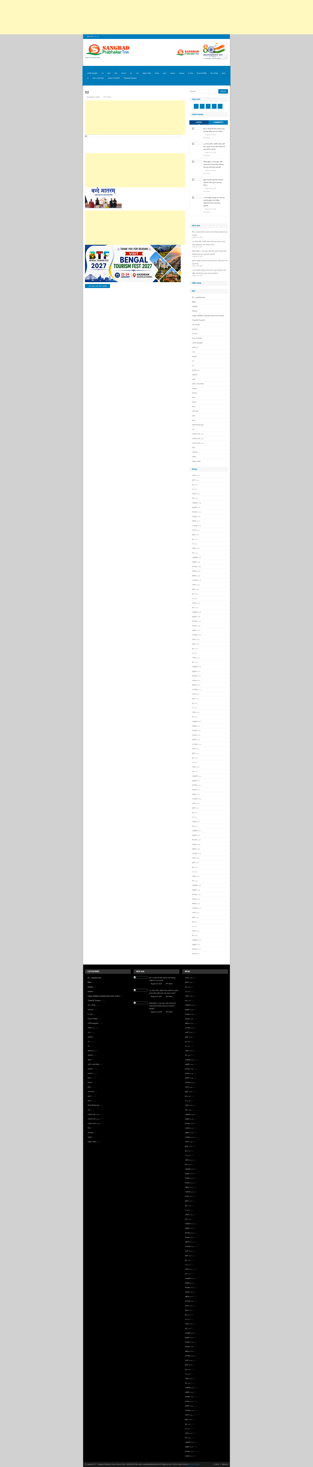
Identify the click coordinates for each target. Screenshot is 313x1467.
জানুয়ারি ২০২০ (196, 835)
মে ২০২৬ (194, 489)
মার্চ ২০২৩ (195, 662)
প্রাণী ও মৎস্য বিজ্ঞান (98, 78)
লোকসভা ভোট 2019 (114, 78)
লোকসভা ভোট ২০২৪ (198, 443)
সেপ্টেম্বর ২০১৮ (196, 908)
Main (194, 302)
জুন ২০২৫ (195, 539)
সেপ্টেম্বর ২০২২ (196, 689)
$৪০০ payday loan (198, 297)
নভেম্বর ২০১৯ (196, 844)
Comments (218, 122)
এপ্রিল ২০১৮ (196, 931)
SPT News (107, 97)
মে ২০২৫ (194, 544)
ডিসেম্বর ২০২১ (196, 730)
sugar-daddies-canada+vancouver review (208, 316)
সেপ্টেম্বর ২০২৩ (196, 635)
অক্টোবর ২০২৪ (196, 576)
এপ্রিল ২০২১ (196, 767)
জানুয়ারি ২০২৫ (196, 562)
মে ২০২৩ (194, 653)
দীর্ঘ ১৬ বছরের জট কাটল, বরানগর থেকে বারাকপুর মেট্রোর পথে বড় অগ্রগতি (213, 130)
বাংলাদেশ (123, 73)
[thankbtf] (133, 263)
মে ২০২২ (194, 708)
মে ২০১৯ (194, 872)
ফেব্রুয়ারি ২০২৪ (196, 612)
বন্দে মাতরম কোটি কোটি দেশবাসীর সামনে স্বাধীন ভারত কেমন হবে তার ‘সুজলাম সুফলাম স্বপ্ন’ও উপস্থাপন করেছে (99, 286)
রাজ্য (115, 73)
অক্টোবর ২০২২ (196, 685)
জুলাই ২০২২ (195, 699)
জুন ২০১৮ (194, 922)
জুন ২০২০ (195, 812)
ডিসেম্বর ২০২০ (196, 785)
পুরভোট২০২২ (196, 370)
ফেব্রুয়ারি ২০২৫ (196, 557)
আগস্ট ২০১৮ (195, 913)
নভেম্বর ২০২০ (196, 790)
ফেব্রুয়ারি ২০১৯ (196, 885)
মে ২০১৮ (194, 926)
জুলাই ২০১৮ (195, 917)
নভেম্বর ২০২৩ (196, 626)
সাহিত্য (194, 457)
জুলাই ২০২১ (195, 753)
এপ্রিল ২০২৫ (196, 548)
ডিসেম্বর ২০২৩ (196, 621)
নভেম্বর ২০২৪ (196, 571)
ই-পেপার (190, 73)
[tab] (199, 122)
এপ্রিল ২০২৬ (196, 494)
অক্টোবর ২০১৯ (196, 849)
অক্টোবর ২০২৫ (196, 521)
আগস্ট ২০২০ (196, 803)
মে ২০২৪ (194, 598)
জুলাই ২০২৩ (195, 644)
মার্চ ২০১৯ (195, 881)
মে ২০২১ (194, 762)
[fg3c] (202, 50)
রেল (131, 73)
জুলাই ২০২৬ (195, 480)
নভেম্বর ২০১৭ (196, 954)
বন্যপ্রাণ (172, 73)
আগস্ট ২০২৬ (196, 475)
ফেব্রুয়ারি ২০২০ (196, 831)
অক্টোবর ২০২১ (196, 740)
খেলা (137, 73)
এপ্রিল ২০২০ (196, 822)
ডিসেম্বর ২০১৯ (196, 840)
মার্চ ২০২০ (195, 826)
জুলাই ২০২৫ (195, 535)
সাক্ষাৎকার (194, 452)
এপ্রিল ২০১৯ (196, 876)
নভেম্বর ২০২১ (196, 735)
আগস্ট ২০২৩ (196, 639)
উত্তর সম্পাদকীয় (201, 73)
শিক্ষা (193, 448)
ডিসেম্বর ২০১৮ (196, 894)
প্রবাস (223, 73)
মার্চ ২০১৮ (195, 935)
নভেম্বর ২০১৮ (196, 899)
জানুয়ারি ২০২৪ (196, 617)
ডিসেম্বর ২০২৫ (196, 512)
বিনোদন (157, 73)
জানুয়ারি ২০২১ (196, 781)
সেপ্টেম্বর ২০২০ (196, 799)
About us (225, 1464)
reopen (195, 306)
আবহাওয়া (181, 73)
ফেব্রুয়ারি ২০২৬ (196, 503)
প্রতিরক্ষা (194, 375)
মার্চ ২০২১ (195, 772)
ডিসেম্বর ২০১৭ (196, 949)
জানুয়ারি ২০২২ (196, 726)
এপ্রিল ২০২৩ (196, 658)
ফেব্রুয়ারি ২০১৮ (196, 940)
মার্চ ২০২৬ (195, 498)
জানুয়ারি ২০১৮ (196, 945)
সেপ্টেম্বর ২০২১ (196, 744)
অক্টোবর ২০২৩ (196, 630)
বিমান (193, 407)
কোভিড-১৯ (195, 347)
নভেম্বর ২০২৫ (196, 516)
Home (217, 1464)
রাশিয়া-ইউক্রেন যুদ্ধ (197, 425)
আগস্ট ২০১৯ (195, 858)
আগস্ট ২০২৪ (196, 585)
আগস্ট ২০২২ (196, 694)
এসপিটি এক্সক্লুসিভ (92, 73)
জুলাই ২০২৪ (195, 589)
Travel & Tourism (130, 78)
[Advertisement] (73, 17)
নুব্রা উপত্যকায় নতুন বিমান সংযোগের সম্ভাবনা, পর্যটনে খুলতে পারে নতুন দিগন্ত (213, 182)
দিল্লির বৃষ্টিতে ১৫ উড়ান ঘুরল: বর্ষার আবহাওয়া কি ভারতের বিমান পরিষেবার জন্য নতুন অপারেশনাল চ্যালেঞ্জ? (213, 164)
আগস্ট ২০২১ (195, 749)
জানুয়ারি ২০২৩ (196, 671)
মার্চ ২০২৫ (195, 553)
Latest (199, 122)
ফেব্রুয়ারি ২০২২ (196, 721)
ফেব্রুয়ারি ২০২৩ (196, 667)
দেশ (102, 73)
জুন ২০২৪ (195, 594)
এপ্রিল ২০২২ (196, 712)
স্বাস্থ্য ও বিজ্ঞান (146, 73)
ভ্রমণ (164, 73)
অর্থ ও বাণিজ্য (214, 73)
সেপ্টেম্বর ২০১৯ (196, 853)
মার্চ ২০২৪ (195, 608)
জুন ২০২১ (194, 758)
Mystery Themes (194, 1464)
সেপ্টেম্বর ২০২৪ (196, 580)
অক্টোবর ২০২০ (196, 794)
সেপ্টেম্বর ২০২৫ (196, 526)
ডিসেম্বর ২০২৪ (196, 566)
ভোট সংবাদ (195, 411)
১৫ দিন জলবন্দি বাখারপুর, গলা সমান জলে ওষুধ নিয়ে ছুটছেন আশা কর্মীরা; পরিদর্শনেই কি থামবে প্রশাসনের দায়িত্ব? (214, 202)
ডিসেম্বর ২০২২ (196, 676)
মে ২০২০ (194, 817)
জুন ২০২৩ (195, 649)
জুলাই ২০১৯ (195, 862)
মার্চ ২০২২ (195, 717)
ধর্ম (87, 78)
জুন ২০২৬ (195, 485)
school (194, 311)
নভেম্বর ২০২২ (196, 680)
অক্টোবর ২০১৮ (196, 904)
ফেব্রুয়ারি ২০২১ (196, 776)
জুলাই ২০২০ (195, 808)
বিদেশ (109, 73)
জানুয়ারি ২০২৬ (196, 507)
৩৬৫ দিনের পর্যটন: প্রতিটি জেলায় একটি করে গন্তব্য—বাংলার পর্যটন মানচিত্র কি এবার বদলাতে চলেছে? (214, 146)
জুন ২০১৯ (194, 867)
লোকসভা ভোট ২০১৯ (198, 434)
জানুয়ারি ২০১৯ (196, 890)
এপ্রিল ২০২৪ (196, 603)
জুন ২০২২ (195, 703)
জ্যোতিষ (194, 356)
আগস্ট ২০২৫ (196, 530)
